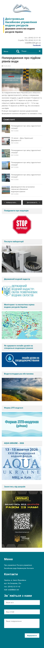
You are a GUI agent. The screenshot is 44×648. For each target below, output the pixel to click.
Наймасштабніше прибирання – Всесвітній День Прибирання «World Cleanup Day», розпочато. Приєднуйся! (13, 202)
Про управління (10, 565)
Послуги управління (24, 565)
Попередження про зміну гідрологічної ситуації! (26, 127)
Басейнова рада (10, 568)
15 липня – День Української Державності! (22, 139)
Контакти (30, 568)
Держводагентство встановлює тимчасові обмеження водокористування (23, 189)
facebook (37, 45)
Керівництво (21, 568)
